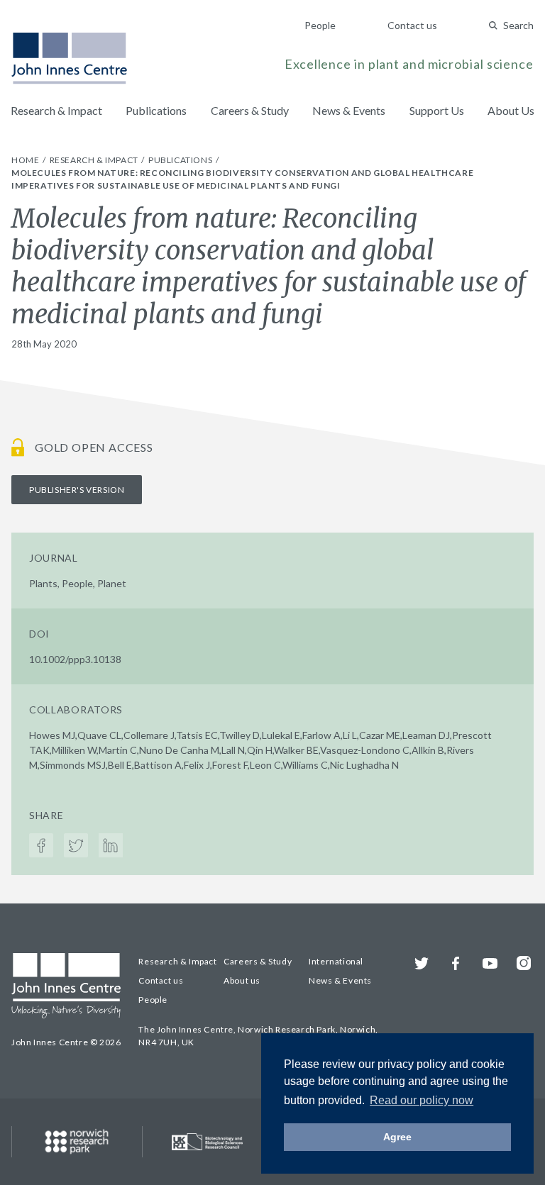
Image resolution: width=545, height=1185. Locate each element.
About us (242, 980)
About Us (511, 110)
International (336, 961)
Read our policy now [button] (421, 1100)
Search (518, 25)
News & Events (348, 110)
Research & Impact (56, 110)
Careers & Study (250, 110)
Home (26, 160)
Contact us (412, 25)
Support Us (436, 110)
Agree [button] (397, 1136)
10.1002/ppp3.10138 (75, 659)
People (320, 25)
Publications (156, 110)
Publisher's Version (76, 489)
